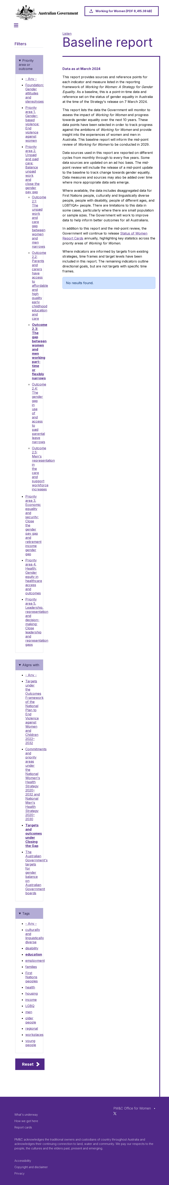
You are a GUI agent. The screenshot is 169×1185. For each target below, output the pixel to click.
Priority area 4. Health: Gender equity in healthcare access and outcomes (33, 576)
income (31, 1000)
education (33, 954)
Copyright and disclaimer (31, 1167)
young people (30, 1043)
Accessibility (22, 1160)
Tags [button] (26, 913)
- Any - (31, 79)
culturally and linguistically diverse (34, 936)
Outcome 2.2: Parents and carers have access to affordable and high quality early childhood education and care (40, 286)
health (30, 987)
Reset (28, 1064)
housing (31, 993)
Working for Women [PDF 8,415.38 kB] (123, 11)
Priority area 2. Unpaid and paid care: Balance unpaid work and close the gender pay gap (32, 169)
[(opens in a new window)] (115, 1113)
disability (31, 948)
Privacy (19, 1173)
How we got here (26, 1121)
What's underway (26, 1114)
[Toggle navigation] (16, 25)
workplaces (34, 1035)
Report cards (23, 1127)
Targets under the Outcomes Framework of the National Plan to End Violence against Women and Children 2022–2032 (34, 712)
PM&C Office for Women (132, 1108)
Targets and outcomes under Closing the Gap (33, 835)
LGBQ (29, 1006)
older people (30, 1020)
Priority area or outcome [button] (26, 64)
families (31, 967)
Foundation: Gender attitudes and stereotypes (34, 93)
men (28, 1012)
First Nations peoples (31, 977)
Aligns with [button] (30, 665)
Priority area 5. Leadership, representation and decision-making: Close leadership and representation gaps (36, 622)
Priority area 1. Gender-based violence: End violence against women (32, 124)
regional (31, 1028)
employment (35, 960)
